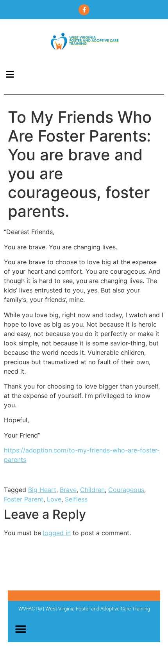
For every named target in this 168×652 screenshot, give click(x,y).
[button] (10, 74)
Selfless (76, 499)
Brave (68, 490)
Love (54, 499)
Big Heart (42, 490)
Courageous (126, 490)
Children (92, 490)
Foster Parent (23, 499)
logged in (57, 533)
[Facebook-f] (84, 9)
